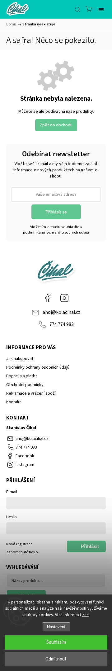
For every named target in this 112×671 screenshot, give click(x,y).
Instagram (64, 298)
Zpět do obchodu (56, 125)
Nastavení (56, 627)
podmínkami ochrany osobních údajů (56, 232)
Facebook (47, 298)
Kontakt (13, 402)
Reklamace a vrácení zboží (31, 393)
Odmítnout (56, 659)
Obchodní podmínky (25, 385)
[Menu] (101, 9)
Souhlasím (56, 642)
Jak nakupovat (19, 359)
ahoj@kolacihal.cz (61, 312)
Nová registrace (19, 544)
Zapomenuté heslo (22, 552)
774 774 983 (61, 324)
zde (85, 615)
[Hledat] (77, 9)
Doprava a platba (22, 376)
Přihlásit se (56, 211)
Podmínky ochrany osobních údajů (37, 367)
